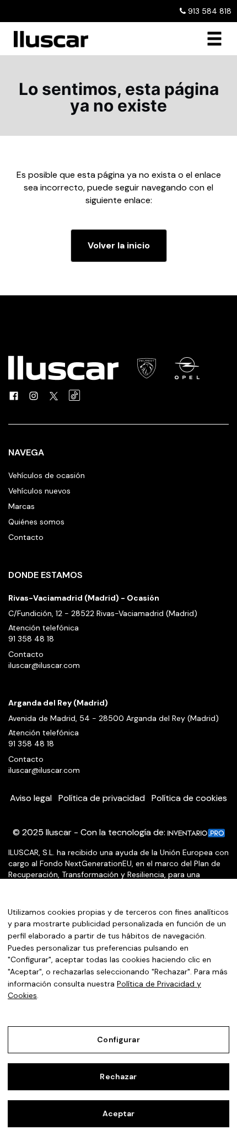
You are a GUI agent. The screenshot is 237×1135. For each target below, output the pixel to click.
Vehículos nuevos (39, 491)
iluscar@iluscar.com (44, 665)
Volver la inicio (119, 245)
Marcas (21, 506)
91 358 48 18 (31, 639)
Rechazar (118, 1076)
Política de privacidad (101, 798)
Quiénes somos (36, 522)
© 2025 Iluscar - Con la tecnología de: (90, 832)
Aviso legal (31, 798)
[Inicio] (47, 39)
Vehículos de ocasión (46, 475)
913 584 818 (208, 11)
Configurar (118, 1039)
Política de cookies (189, 798)
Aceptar (119, 1113)
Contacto (26, 537)
